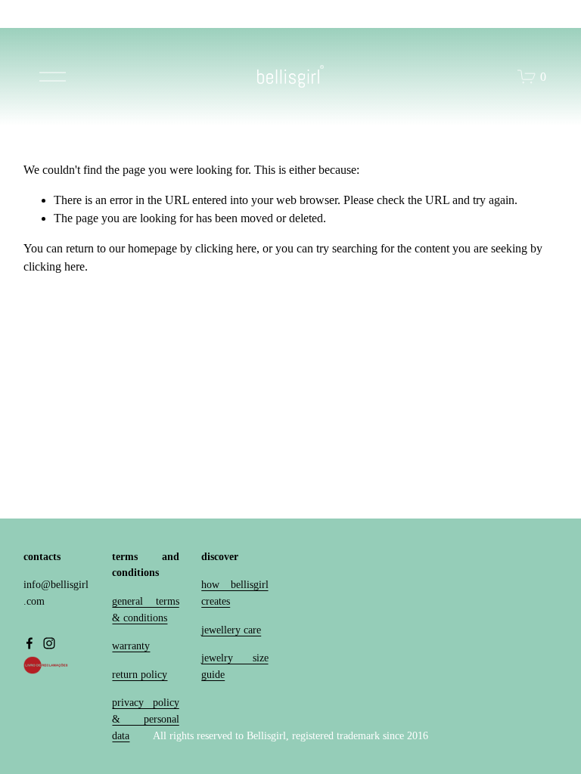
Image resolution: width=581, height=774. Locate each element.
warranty (131, 645)
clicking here (225, 248)
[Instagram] (49, 643)
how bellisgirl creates (234, 592)
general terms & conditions (145, 609)
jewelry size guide (234, 666)
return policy (139, 674)
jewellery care (231, 630)
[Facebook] (29, 643)
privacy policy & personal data (145, 718)
